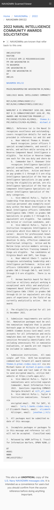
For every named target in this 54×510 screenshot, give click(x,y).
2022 (35, 16)
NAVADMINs (21, 16)
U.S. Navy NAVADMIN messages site (24, 480)
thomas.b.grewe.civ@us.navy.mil (23, 364)
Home (6, 16)
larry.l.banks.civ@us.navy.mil (37, 406)
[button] (50, 3)
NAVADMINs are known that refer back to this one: (25, 43)
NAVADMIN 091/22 (15, 83)
